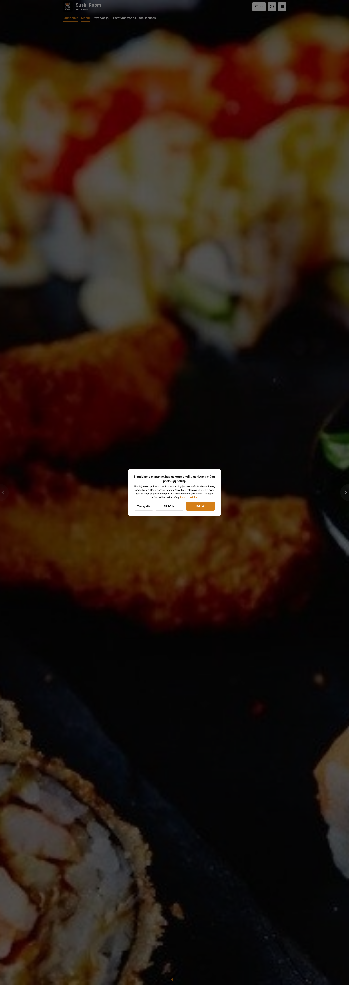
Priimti (200, 506)
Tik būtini (169, 506)
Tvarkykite (143, 506)
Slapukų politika (188, 497)
